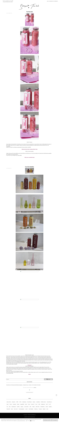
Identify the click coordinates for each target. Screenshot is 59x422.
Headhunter (43, 404)
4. (29, 392)
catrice (11, 404)
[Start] (56, 395)
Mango (33, 406)
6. (31, 392)
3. (28, 392)
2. (27, 392)
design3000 (22, 404)
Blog (48, 1)
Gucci (36, 404)
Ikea (9, 406)
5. (30, 392)
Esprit (26, 404)
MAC (30, 406)
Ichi (7, 406)
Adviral (35, 387)
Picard (47, 406)
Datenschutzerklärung (32, 414)
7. (32, 392)
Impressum (56, 1)
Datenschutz (51, 1)
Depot (18, 404)
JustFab (18, 406)
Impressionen (14, 406)
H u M (50, 404)
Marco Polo (37, 406)
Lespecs (22, 406)
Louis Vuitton (26, 406)
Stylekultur (8, 0)
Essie (29, 404)
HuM (47, 404)
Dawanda (14, 404)
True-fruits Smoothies (29, 167)
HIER (30, 147)
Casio (7, 404)
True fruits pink (29, 12)
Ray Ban (50, 406)
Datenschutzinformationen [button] (21, 420)
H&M (39, 404)
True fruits (21, 371)
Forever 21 (32, 404)
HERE (21, 155)
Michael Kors (42, 406)
